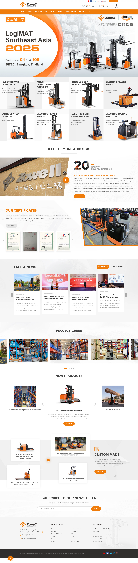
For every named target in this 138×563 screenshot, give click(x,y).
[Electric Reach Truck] (51, 124)
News (52, 538)
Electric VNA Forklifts (41, 11)
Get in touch (113, 1)
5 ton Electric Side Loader (113, 408)
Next (73, 240)
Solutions (53, 11)
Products (29, 11)
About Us (61, 11)
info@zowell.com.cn (106, 7)
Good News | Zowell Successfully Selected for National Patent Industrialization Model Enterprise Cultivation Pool (25, 298)
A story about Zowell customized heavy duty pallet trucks (25, 455)
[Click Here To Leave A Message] (10, 558)
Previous (3, 240)
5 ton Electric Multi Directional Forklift (69, 410)
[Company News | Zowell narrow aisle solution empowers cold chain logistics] (83, 281)
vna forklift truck (97, 543)
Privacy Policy (75, 541)
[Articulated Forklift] (17, 124)
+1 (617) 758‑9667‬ (90, 7)
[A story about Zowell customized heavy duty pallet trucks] (25, 446)
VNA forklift (96, 530)
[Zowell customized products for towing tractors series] (70, 443)
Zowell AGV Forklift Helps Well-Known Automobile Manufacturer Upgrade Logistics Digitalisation (17, 348)
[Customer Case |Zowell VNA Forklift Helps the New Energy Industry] (69, 349)
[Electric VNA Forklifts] (17, 92)
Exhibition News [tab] (118, 266)
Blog (72, 535)
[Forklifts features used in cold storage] (73, 470)
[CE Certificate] (13, 241)
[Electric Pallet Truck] (120, 92)
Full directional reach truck (100, 538)
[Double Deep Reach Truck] (86, 92)
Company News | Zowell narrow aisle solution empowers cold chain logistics (83, 298)
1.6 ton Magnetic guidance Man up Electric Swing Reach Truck (25, 409)
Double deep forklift (98, 535)
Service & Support (71, 11)
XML (72, 538)
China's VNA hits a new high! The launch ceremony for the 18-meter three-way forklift (54, 297)
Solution (53, 535)
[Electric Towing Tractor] (120, 124)
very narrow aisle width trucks (101, 528)
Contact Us (82, 11)
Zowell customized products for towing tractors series (70, 453)
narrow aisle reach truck (99, 533)
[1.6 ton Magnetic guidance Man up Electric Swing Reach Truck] (25, 396)
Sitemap (81, 552)
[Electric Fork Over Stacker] (86, 124)
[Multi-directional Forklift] (51, 92)
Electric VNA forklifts (98, 541)
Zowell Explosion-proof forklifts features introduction (24, 483)
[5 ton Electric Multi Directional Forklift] (69, 394)
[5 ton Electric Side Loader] (113, 396)
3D (89, 11)
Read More (79, 195)
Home (22, 11)
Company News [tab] (103, 266)
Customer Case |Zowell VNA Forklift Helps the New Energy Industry (57, 348)
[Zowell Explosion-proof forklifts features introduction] (23, 473)
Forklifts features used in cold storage (73, 478)
